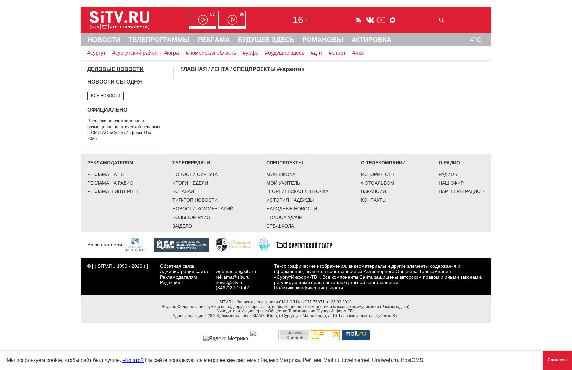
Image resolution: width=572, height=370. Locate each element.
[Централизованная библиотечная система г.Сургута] (184, 244)
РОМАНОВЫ (322, 39)
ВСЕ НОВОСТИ (105, 95)
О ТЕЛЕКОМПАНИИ (383, 162)
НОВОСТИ (103, 39)
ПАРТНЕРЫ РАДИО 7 (462, 191)
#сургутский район (135, 53)
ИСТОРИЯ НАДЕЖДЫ (290, 200)
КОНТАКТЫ (373, 200)
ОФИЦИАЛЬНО (107, 110)
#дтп (316, 53)
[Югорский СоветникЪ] (236, 244)
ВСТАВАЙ (183, 191)
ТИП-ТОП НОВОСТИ (195, 200)
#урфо (251, 53)
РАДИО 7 (448, 174)
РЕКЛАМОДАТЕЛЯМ (110, 162)
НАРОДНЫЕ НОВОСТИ (291, 208)
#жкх (358, 53)
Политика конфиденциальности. (309, 287)
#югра (171, 53)
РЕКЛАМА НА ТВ (105, 174)
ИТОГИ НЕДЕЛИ (190, 182)
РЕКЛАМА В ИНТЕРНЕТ (113, 191)
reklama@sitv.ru (233, 277)
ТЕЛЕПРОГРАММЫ (159, 39)
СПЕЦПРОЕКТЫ (284, 162)
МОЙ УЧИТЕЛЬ (283, 182)
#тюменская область (211, 53)
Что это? (133, 360)
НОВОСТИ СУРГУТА (195, 174)
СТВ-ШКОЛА (280, 226)
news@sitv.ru (230, 282)
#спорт (337, 53)
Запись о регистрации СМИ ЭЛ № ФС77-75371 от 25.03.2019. (295, 302)
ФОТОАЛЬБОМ (377, 182)
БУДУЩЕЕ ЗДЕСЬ (266, 39)
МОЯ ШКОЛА (280, 174)
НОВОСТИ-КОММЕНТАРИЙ (202, 208)
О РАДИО (449, 162)
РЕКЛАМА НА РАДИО (110, 182)
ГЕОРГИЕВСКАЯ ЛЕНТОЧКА (297, 191)
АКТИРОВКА (371, 39)
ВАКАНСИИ (373, 191)
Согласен (557, 360)
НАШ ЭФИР (451, 182)
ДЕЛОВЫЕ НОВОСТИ (115, 69)
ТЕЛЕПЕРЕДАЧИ (191, 162)
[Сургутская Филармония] (139, 244)
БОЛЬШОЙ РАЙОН (193, 217)
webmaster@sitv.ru (236, 271)
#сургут (96, 53)
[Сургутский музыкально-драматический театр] (307, 244)
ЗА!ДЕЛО (182, 226)
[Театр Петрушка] (267, 244)
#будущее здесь (284, 53)
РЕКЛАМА (214, 39)
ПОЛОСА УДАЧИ (284, 217)
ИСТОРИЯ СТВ (377, 174)
